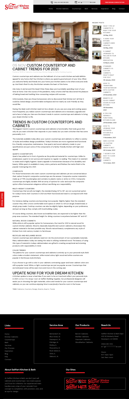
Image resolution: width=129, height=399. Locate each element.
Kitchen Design (47, 72)
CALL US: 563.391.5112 (61, 2)
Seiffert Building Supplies (63, 72)
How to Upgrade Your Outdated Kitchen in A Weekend (109, 130)
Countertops (37, 72)
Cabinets (20, 289)
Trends (52, 289)
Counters (28, 289)
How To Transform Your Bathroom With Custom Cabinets (109, 87)
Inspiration (9, 351)
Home (7, 334)
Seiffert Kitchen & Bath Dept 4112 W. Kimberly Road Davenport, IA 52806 (112, 336)
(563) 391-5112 (107, 344)
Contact (8, 359)
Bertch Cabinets (81, 334)
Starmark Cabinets (82, 339)
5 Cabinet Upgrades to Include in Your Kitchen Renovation (109, 55)
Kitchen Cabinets (11, 337)
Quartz (46, 289)
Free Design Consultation (114, 2)
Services (8, 345)
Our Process (9, 348)
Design (34, 289)
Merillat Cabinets (82, 336)
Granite (40, 289)
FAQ (6, 356)
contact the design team (28, 279)
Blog (6, 354)
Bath (6, 342)
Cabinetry (28, 72)
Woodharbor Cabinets (84, 342)
